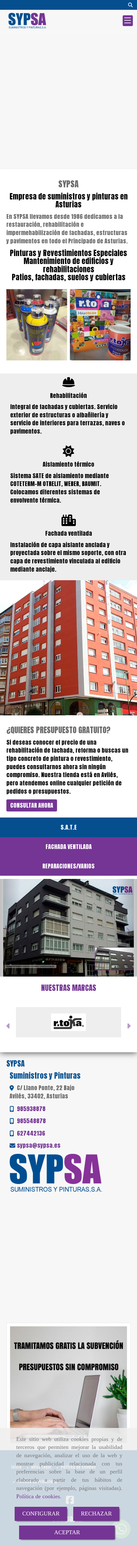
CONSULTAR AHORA (31, 805)
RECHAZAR (96, 1513)
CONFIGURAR (41, 1513)
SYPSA (68, 183)
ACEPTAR (67, 1532)
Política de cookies (38, 1496)
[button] (8, 1026)
